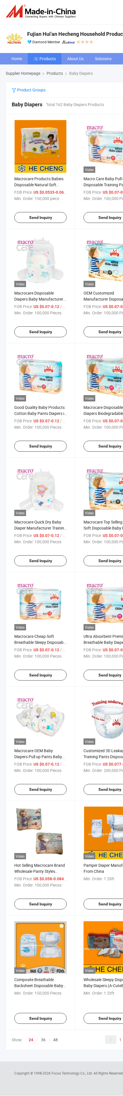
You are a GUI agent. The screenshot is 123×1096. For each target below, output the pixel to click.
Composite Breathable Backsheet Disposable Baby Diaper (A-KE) (38, 985)
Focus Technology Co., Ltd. (72, 1073)
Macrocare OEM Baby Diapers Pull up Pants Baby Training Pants (38, 756)
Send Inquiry (40, 217)
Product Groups (30, 90)
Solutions (103, 58)
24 (31, 1040)
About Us (75, 58)
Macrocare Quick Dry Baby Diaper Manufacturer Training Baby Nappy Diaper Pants (40, 528)
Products (47, 58)
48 (55, 1039)
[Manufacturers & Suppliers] (42, 11)
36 (43, 1039)
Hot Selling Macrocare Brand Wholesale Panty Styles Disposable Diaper (39, 871)
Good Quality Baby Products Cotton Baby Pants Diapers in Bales (40, 413)
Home (16, 58)
